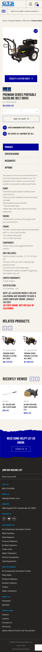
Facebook (4, 518)
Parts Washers (8, 537)
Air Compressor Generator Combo (16, 529)
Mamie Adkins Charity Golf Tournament (18, 630)
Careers (5, 614)
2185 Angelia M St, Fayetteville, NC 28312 (19, 508)
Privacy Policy (21, 645)
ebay (14, 518)
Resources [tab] (10, 160)
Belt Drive (26, 21)
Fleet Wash (6, 575)
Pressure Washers (15, 21)
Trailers (5, 587)
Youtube (9, 518)
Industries (6, 601)
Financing (6, 626)
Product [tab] (9, 147)
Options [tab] (8, 167)
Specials (5, 605)
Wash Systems (8, 533)
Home (4, 21)
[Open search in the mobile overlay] (25, 11)
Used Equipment (9, 561)
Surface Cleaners (9, 545)
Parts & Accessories (10, 557)
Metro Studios (25, 649)
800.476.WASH (8, 488)
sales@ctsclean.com (11, 498)
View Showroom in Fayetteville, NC (21, 127)
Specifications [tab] (12, 153)
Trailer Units (7, 549)
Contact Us (19, 449)
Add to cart (20, 119)
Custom (5, 618)
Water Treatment (9, 553)
